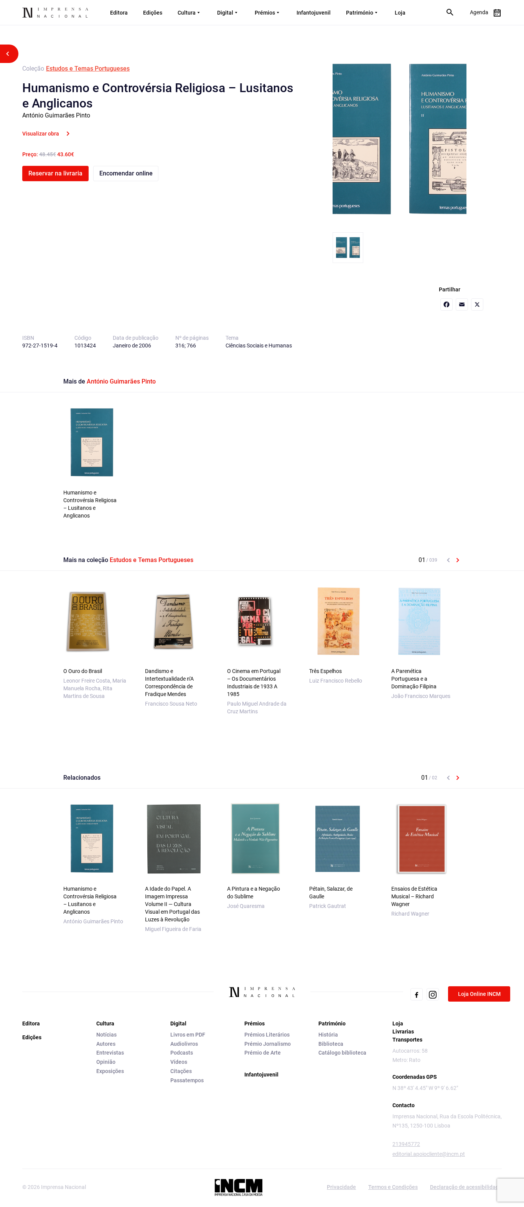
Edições (152, 13)
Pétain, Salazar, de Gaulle (331, 892)
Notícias (106, 1035)
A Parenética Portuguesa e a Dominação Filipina (414, 678)
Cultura (187, 13)
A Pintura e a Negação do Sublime (253, 892)
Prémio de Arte (262, 1053)
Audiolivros (184, 1044)
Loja (400, 13)
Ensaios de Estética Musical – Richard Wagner (414, 896)
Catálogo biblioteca (342, 1053)
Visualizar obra (40, 134)
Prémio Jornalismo (267, 1044)
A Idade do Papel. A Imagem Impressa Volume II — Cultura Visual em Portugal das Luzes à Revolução (172, 904)
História (328, 1035)
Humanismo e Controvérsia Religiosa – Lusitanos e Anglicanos (90, 504)
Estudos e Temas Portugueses (88, 68)
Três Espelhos (325, 671)
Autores (105, 1044)
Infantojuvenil (314, 13)
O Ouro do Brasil (82, 671)
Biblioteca (330, 1044)
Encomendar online (126, 173)
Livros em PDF (187, 1035)
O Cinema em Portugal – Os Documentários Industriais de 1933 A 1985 (253, 682)
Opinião (105, 1062)
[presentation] (448, 560)
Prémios (265, 13)
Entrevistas (110, 1053)
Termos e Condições (393, 1187)
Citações (181, 1071)
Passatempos (187, 1080)
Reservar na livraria (55, 173)
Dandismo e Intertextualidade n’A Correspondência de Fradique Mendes (169, 682)
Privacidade (341, 1187)
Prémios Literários (267, 1035)
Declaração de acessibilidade (466, 1187)
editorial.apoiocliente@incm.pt (428, 1154)
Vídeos (178, 1062)
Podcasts (181, 1053)
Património (359, 13)
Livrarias (403, 1031)
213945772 (406, 1144)
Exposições (110, 1071)
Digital (225, 13)
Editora (119, 13)
